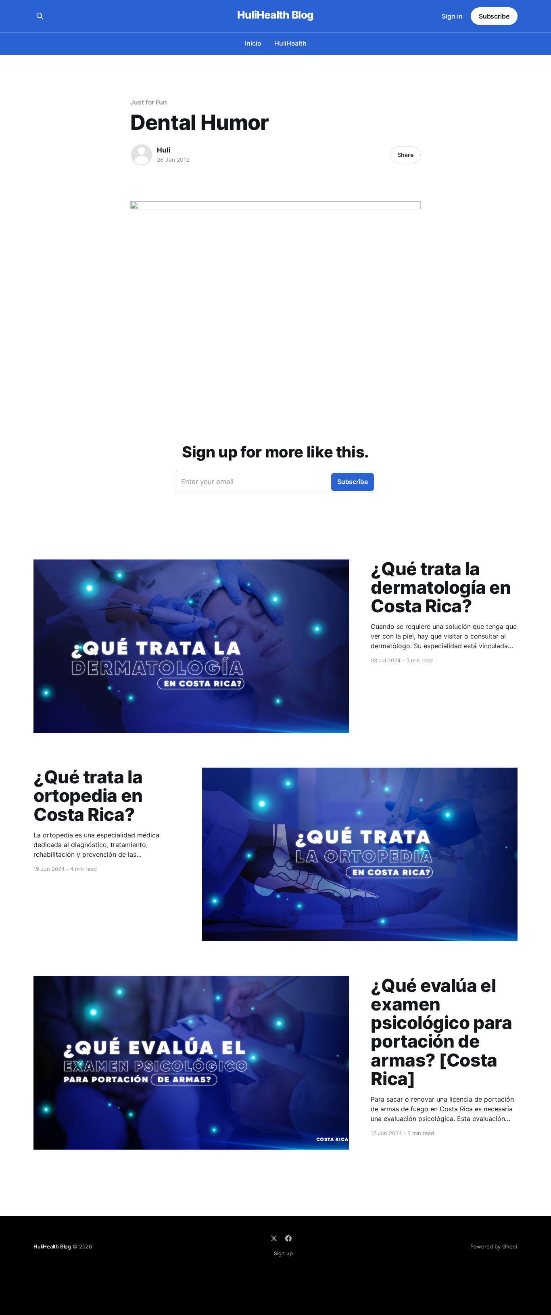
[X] (274, 1238)
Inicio (253, 43)
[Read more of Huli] (141, 155)
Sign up (283, 1253)
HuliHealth (290, 43)
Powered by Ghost (494, 1246)
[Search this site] (39, 16)
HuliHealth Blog (275, 15)
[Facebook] (288, 1238)
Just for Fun (148, 102)
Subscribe (494, 16)
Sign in (452, 16)
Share (405, 154)
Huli (164, 150)
